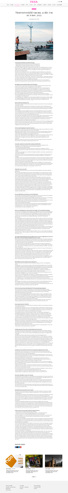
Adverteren (59, 4)
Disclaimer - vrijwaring (24, 487)
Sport (27, 4)
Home (8, 4)
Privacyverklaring (37, 485)
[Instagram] (60, 1)
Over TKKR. (22, 485)
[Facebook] (58, 1)
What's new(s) (17, 4)
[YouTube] (61, 1)
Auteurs (54, 4)
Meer (34, 476)
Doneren (44, 4)
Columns (11, 4)
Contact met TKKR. (9, 485)
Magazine (49, 4)
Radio (35, 4)
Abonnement (39, 4)
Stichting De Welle (37, 487)
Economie (22, 4)
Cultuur (31, 4)
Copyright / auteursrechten (11, 487)
